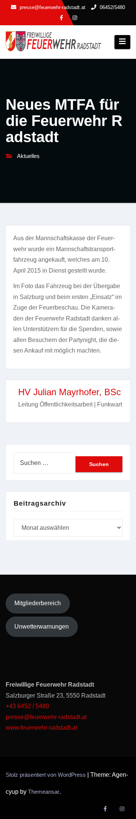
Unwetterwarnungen (41, 626)
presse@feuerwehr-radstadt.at (46, 717)
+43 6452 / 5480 (27, 706)
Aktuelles (28, 156)
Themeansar (43, 791)
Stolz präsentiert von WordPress (46, 774)
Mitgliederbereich (37, 603)
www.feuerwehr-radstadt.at (42, 727)
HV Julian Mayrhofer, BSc (69, 392)
